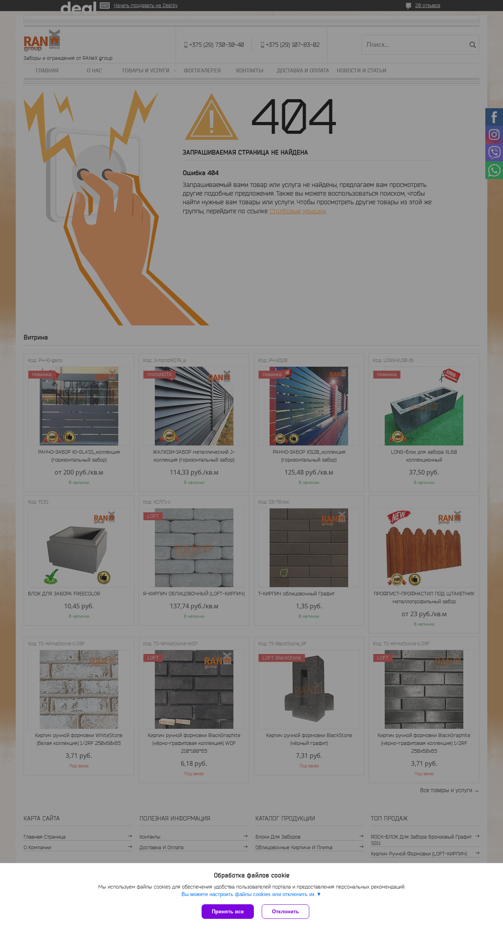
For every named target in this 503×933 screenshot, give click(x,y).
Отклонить (285, 912)
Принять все (228, 912)
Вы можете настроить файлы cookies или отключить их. (249, 894)
